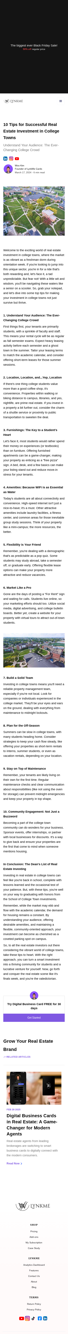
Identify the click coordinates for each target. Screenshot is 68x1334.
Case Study (34, 1248)
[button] (61, 101)
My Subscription (34, 1242)
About (34, 1281)
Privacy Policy (34, 1309)
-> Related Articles (17, 1057)
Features (34, 1270)
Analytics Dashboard (34, 1265)
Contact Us (34, 1276)
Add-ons (34, 1237)
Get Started (34, 1017)
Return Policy (34, 1304)
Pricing (33, 1231)
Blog (34, 1287)
